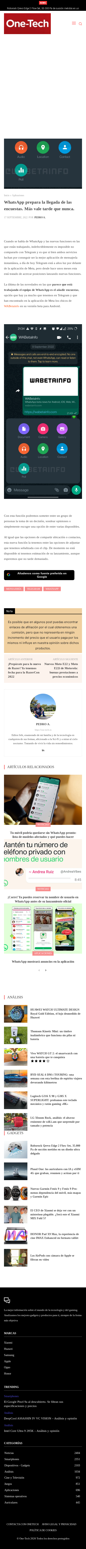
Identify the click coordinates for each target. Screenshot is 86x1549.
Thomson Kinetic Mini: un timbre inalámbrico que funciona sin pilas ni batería (52, 1035)
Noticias (43, 824)
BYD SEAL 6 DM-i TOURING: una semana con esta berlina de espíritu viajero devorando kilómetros (56, 1078)
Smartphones (11, 1396)
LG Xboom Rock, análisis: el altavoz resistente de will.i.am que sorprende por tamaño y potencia (55, 1121)
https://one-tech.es (43, 730)
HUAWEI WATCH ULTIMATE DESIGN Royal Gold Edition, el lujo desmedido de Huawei (55, 1013)
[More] (71, 227)
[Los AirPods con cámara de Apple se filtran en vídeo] (15, 1258)
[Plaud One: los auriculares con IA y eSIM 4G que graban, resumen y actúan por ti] (15, 1171)
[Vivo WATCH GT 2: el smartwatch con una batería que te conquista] (15, 1057)
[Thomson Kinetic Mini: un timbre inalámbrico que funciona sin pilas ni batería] (15, 1035)
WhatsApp (52, 589)
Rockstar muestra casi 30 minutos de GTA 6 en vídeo (43, 8)
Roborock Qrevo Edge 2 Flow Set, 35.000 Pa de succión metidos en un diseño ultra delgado (55, 1149)
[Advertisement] (43, 89)
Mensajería (13, 589)
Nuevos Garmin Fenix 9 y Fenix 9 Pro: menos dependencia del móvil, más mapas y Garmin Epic (55, 1192)
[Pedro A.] (43, 707)
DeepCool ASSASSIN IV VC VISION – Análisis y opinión (40, 1418)
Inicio (6, 195)
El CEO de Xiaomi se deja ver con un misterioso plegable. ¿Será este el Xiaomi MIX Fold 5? (54, 1214)
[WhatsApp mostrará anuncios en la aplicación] (43, 928)
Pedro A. (40, 217)
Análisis (8, 1412)
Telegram (33, 589)
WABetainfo (11, 306)
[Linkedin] (43, 749)
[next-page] (45, 970)
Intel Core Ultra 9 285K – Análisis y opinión (31, 1430)
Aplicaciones (18, 195)
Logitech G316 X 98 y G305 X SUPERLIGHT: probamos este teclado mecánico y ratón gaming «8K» (53, 1100)
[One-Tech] (27, 23)
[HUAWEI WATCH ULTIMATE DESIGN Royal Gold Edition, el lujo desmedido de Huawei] (15, 1014)
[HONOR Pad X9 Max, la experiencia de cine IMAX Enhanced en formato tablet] (15, 1236)
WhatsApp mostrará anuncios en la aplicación (43, 961)
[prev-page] (39, 970)
